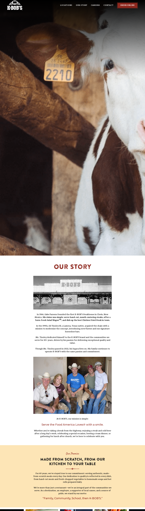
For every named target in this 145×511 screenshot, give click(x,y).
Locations (66, 5)
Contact (109, 5)
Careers (95, 5)
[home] (24, 5)
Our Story (81, 5)
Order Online (127, 5)
